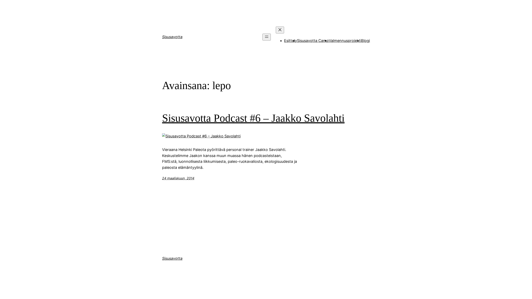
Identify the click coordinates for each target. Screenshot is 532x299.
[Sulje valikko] (280, 30)
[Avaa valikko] (266, 37)
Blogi (365, 40)
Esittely (290, 40)
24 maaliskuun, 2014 (178, 178)
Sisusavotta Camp (313, 40)
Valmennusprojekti (345, 40)
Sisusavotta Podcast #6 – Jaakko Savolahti (253, 118)
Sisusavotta (172, 37)
